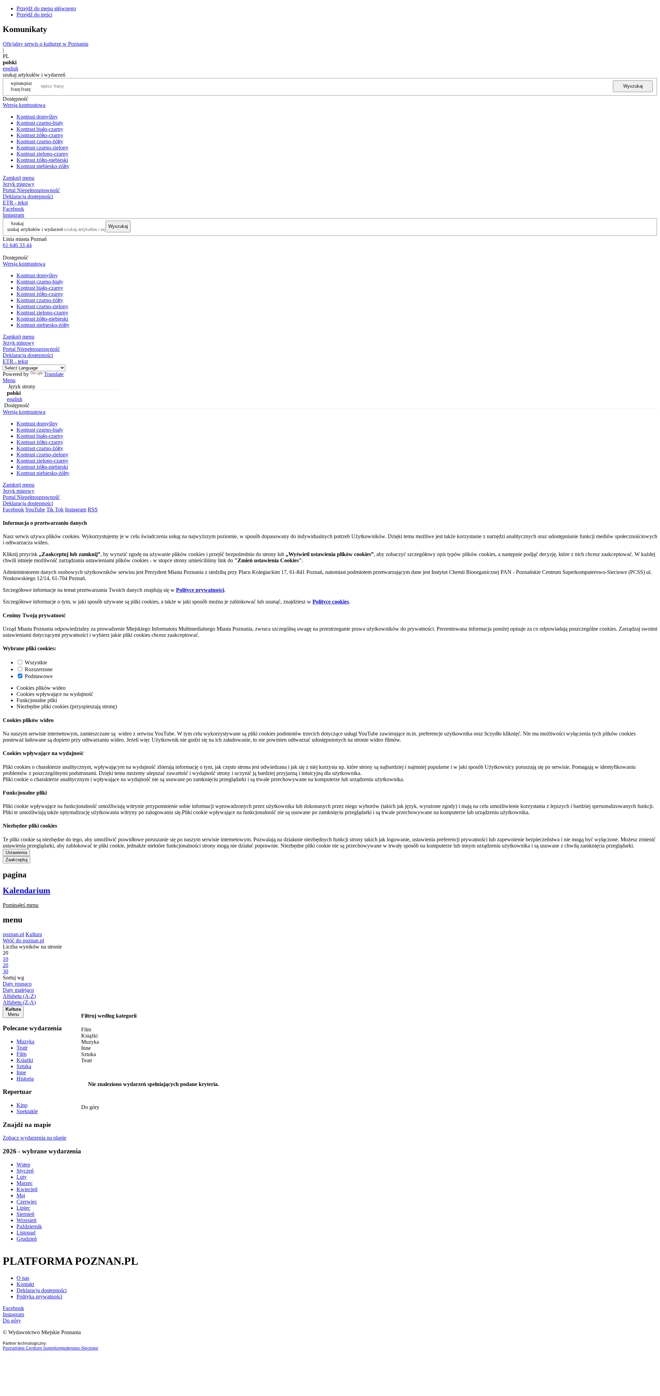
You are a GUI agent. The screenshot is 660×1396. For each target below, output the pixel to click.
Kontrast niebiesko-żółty (42, 166)
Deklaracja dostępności (41, 1290)
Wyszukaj (633, 86)
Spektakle (27, 1111)
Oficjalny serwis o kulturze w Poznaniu (45, 44)
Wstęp (23, 1164)
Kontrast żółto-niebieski (42, 160)
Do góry (90, 1107)
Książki (24, 1060)
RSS (93, 509)
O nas (22, 1278)
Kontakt (25, 1284)
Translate (54, 374)
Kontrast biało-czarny (39, 129)
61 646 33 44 (17, 245)
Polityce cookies (330, 602)
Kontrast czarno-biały (39, 123)
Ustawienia (16, 852)
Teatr (22, 1048)
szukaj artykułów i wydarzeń (35, 229)
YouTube (35, 509)
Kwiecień (26, 1189)
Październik (29, 1226)
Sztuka (23, 1066)
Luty (21, 1177)
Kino (22, 1105)
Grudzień (26, 1239)
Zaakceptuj (17, 859)
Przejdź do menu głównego (46, 8)
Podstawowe (39, 676)
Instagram (13, 215)
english (10, 68)
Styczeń (25, 1171)
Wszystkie (36, 662)
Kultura (33, 934)
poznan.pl (13, 934)
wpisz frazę (26, 86)
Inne (21, 1072)
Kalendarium (26, 890)
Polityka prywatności (39, 1296)
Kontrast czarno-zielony (42, 148)
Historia (25, 1079)
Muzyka (25, 1041)
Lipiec (23, 1208)
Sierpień (25, 1214)
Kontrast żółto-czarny (39, 135)
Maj (20, 1195)
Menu (9, 380)
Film (21, 1054)
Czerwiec (26, 1202)
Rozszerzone (39, 669)
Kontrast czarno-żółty (39, 141)
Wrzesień (26, 1220)
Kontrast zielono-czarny (42, 154)
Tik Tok (55, 509)
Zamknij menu (18, 178)
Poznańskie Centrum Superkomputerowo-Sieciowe (50, 1348)
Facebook (13, 209)
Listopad (25, 1233)
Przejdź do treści (34, 15)
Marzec (24, 1183)
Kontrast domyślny (37, 117)
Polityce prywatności (200, 590)
